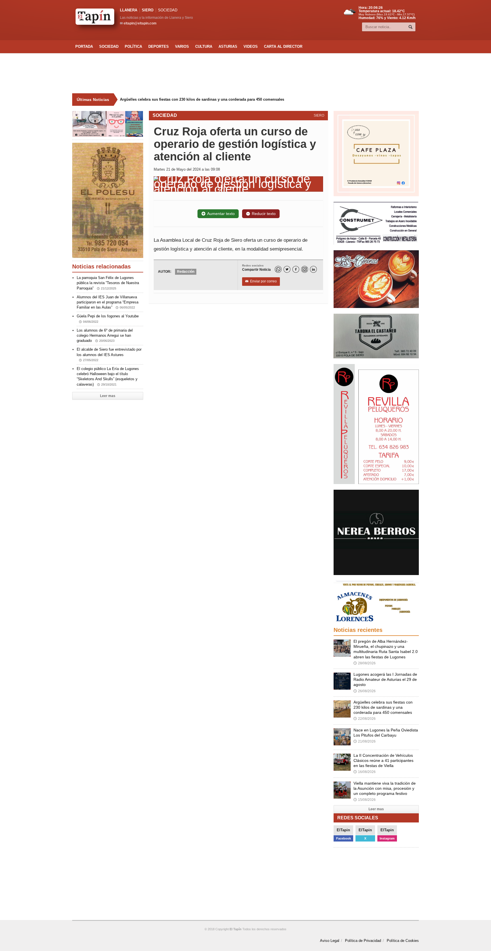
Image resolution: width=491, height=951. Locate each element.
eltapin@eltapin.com (140, 23)
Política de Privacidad (363, 940)
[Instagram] (304, 269)
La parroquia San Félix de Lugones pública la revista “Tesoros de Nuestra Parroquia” (108, 283)
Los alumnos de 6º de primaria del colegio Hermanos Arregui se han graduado (105, 335)
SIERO (147, 10)
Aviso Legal (329, 940)
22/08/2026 (364, 719)
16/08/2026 (364, 772)
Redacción (185, 272)
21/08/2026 (364, 741)
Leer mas (107, 396)
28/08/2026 (364, 663)
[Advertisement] (245, 73)
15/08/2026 (364, 800)
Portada (84, 46)
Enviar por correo (261, 281)
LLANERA (128, 10)
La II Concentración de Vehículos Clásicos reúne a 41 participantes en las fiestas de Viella (383, 760)
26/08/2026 (364, 691)
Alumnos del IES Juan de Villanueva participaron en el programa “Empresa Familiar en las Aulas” (107, 302)
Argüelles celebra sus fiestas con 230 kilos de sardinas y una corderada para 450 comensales (202, 99)
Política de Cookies (403, 940)
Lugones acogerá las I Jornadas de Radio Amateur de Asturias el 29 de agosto (385, 679)
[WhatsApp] (278, 269)
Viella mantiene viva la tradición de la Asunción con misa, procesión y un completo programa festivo (384, 788)
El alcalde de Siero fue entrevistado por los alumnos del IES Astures (109, 354)
